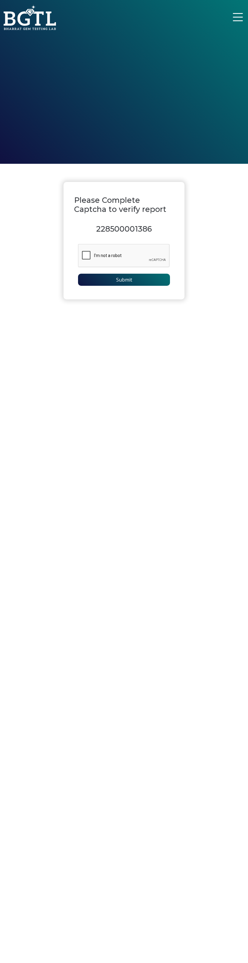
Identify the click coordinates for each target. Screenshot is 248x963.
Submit (124, 279)
